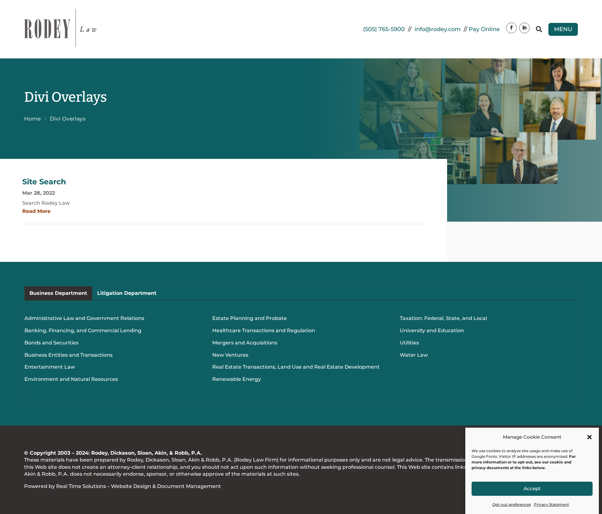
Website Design (131, 486)
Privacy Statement (551, 504)
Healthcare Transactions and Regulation (263, 330)
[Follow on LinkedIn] (524, 28)
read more (36, 211)
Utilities (409, 343)
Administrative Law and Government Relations (84, 318)
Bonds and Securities (51, 343)
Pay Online (484, 29)
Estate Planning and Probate (249, 318)
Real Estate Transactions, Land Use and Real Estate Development (296, 367)
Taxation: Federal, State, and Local (443, 318)
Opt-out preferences (511, 504)
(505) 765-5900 (384, 29)
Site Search (44, 181)
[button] (589, 437)
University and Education (432, 330)
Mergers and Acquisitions (244, 343)
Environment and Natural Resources (71, 379)
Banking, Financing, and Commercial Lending (82, 330)
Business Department (58, 293)
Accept (532, 489)
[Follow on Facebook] (511, 28)
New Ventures (230, 355)
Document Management (189, 486)
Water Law (414, 355)
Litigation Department (126, 293)
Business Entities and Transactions (68, 355)
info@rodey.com (438, 29)
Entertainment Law (49, 367)
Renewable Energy (236, 379)
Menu (563, 29)
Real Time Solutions (81, 486)
